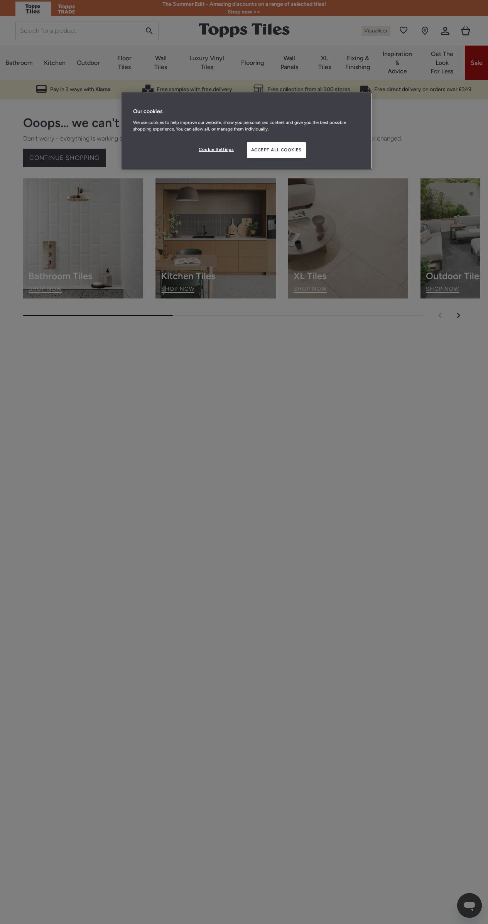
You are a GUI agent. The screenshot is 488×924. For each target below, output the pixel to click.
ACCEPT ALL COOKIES (276, 150)
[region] (247, 131)
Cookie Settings (216, 149)
